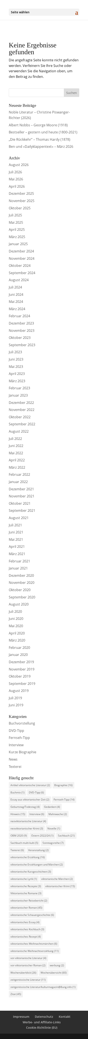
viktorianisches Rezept (25, 936)
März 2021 (17, 553)
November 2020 (21, 582)
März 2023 (17, 381)
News (13, 759)
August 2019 (19, 690)
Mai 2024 (16, 301)
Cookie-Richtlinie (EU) (41, 1027)
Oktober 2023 (20, 337)
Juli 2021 (15, 525)
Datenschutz (44, 1017)
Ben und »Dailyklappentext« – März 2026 (41, 146)
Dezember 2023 (21, 323)
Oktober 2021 (20, 503)
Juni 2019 (16, 705)
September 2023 (22, 345)
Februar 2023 (19, 388)
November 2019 (21, 669)
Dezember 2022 (21, 402)
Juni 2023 (16, 359)
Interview (16, 745)
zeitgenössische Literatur (28, 980)
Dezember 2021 (21, 489)
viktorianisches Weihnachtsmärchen (33, 943)
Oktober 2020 (20, 589)
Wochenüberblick (23, 972)
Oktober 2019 (20, 676)
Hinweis (17, 814)
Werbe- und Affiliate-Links (42, 1022)
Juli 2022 (15, 438)
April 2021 (17, 546)
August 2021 (19, 517)
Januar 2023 (18, 395)
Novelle (53, 828)
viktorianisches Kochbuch (27, 929)
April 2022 (17, 460)
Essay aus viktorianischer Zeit (29, 799)
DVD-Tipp (16, 730)
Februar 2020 (19, 647)
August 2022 (19, 431)
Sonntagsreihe (53, 843)
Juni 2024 (16, 294)
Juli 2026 (15, 172)
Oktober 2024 (20, 265)
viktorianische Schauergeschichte (32, 915)
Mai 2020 (16, 626)
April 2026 (17, 186)
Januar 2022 (18, 481)
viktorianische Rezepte (25, 886)
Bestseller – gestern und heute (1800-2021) (43, 132)
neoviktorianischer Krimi (26, 828)
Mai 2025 (16, 222)
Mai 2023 (16, 366)
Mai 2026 (16, 179)
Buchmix (17, 792)
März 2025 (17, 236)
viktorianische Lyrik (23, 879)
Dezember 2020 (21, 575)
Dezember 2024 (21, 251)
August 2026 (19, 164)
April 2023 (17, 373)
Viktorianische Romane (25, 893)
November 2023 (21, 330)
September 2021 (22, 510)
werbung (57, 965)
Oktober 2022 (20, 417)
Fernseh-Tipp (19, 737)
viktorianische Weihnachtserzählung (34, 951)
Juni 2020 (16, 618)
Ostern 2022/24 (42, 835)
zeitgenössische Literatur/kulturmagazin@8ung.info (43, 987)
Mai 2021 (16, 539)
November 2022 (21, 409)
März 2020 (17, 640)
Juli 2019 (15, 698)
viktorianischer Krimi (60, 886)
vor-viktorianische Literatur (28, 958)
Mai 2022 (16, 453)
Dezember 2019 (21, 662)
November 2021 (21, 496)
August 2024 (19, 280)
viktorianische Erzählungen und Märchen (36, 864)
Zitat (15, 994)
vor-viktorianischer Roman (27, 965)
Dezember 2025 (21, 193)
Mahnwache (57, 814)
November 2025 (21, 200)
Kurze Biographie (22, 752)
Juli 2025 (15, 215)
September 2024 (22, 272)
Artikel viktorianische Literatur (30, 785)
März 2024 (17, 309)
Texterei (15, 766)
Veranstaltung (38, 850)
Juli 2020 (15, 611)
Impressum (21, 1017)
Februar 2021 (19, 561)
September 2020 (22, 597)
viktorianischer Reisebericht (28, 900)
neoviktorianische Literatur (28, 821)
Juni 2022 (16, 445)
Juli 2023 (15, 352)
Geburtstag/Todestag (25, 807)
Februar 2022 (19, 474)
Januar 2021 (18, 568)
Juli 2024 (15, 287)
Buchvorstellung (22, 723)
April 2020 (17, 633)
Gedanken (52, 807)
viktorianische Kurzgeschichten (30, 871)
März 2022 (17, 467)
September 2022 (22, 424)
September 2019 (22, 683)
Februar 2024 (19, 316)
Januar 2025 (18, 244)
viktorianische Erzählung (27, 857)
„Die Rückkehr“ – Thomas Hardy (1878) (39, 139)
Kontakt (64, 1017)
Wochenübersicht (54, 972)
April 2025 (17, 229)
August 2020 (19, 604)
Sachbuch (66, 835)
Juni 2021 (16, 532)
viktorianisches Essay (25, 922)
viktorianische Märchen (57, 879)
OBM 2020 (18, 835)
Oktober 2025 (20, 208)
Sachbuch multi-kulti (24, 843)
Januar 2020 (18, 654)
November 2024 (21, 258)
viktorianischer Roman (26, 907)
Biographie (63, 785)
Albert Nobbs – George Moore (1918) (38, 125)
